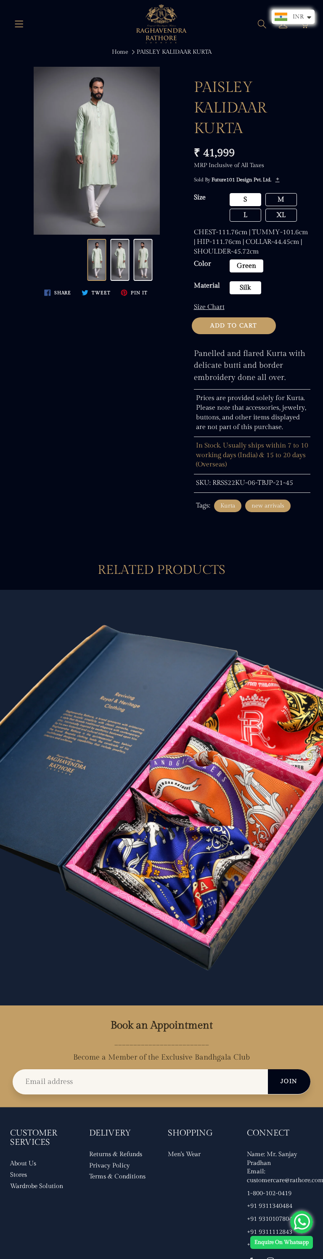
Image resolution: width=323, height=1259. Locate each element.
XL (281, 215)
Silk (245, 288)
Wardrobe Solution (36, 1186)
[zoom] (96, 151)
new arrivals (268, 506)
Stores (18, 1174)
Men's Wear (184, 1154)
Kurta (227, 506)
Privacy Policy (109, 1165)
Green (246, 266)
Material (207, 286)
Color (202, 264)
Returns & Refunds (115, 1154)
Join (289, 1081)
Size (200, 198)
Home (120, 52)
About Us (23, 1163)
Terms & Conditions (117, 1176)
